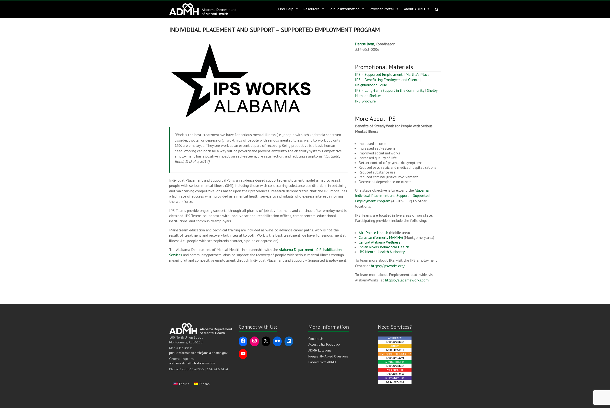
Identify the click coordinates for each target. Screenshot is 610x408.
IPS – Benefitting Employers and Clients (387, 79)
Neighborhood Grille (371, 84)
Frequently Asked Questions (328, 356)
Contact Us (315, 339)
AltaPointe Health (373, 232)
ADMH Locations (319, 350)
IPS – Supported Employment (379, 74)
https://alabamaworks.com (407, 280)
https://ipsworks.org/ (388, 265)
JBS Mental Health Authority (382, 251)
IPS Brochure (365, 101)
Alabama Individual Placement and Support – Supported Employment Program (392, 195)
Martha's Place (417, 74)
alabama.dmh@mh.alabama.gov (192, 363)
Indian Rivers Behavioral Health (384, 247)
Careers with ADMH (322, 362)
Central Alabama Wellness (379, 242)
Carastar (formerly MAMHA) (381, 237)
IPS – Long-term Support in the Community (389, 90)
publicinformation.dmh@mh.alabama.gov (198, 353)
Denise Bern (364, 43)
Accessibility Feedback (324, 344)
